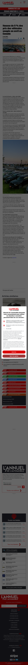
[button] (14, 329)
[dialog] (14, 332)
